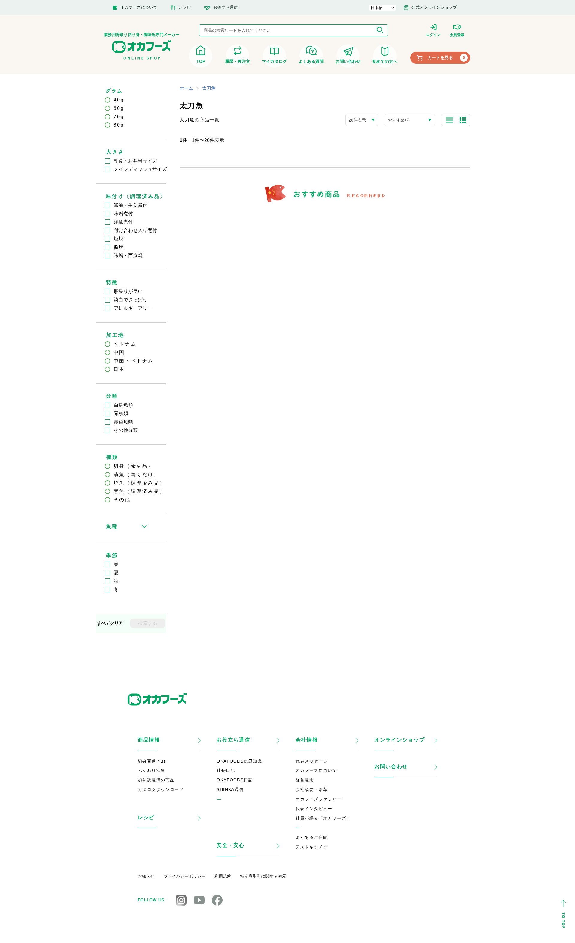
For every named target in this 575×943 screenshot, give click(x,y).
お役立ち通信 (233, 740)
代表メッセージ (312, 761)
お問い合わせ (391, 766)
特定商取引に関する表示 (263, 876)
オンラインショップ (399, 740)
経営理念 (305, 780)
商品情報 (149, 740)
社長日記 (226, 770)
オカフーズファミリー (319, 799)
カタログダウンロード (161, 789)
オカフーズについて (316, 770)
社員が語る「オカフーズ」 (323, 818)
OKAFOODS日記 (235, 780)
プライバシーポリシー (184, 876)
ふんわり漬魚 (151, 770)
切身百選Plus (152, 761)
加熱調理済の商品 (156, 780)
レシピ (146, 817)
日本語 (376, 7)
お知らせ (146, 876)
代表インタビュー (314, 808)
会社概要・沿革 (312, 789)
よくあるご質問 (312, 837)
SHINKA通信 (230, 789)
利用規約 (222, 876)
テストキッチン (312, 847)
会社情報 (307, 740)
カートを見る (446, 57)
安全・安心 (231, 845)
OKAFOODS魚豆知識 (239, 761)
